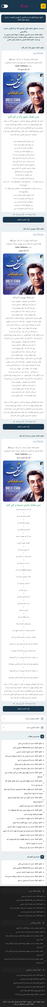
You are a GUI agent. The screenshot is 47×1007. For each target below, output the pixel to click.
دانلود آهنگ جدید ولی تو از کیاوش (30, 806)
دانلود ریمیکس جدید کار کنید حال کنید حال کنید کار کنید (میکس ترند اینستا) (23, 961)
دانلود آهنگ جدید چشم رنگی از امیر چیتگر (28, 764)
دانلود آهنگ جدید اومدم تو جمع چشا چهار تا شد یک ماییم (22, 831)
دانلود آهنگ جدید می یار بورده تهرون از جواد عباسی (25, 827)
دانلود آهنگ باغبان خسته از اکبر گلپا (31, 436)
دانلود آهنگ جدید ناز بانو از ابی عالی (30, 743)
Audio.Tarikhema (21, 66)
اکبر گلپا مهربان (23, 250)
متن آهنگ (12, 59)
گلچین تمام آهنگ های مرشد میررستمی (31, 979)
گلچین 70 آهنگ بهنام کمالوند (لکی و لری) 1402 (29, 994)
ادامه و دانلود (21, 219)
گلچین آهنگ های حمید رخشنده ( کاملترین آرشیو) (28, 983)
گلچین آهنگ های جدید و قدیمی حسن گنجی (30, 987)
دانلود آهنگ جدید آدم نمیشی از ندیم (30, 760)
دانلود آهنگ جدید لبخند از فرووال (31, 835)
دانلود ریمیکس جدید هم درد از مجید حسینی (29, 932)
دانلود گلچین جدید (33, 727)
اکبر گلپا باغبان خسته (23, 458)
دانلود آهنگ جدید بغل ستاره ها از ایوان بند (27, 768)
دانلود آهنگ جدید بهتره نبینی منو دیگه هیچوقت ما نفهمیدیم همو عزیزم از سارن (25, 812)
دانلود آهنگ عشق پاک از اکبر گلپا (33, 47)
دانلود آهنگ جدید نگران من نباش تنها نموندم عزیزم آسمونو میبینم (25, 799)
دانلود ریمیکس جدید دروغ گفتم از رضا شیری (27, 822)
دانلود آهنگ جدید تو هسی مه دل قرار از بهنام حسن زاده (23, 756)
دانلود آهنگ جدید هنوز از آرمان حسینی (29, 752)
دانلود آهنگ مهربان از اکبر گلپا (33, 229)
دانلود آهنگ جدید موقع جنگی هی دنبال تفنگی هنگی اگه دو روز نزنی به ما (23, 783)
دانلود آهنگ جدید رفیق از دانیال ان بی (29, 818)
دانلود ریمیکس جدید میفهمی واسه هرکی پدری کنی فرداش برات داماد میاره (24, 938)
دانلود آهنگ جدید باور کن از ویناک (30, 847)
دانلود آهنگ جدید (38, 53)
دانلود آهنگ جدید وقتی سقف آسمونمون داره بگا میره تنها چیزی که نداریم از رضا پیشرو (23, 791)
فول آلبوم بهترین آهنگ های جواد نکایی (31, 990)
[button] (43, 6)
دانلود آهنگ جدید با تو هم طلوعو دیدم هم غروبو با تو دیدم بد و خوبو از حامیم (24, 841)
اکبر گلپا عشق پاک (23, 69)
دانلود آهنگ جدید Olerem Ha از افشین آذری (27, 748)
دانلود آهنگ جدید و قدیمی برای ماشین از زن (29, 975)
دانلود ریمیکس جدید (32, 718)
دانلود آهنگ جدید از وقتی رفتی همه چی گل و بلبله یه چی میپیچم (23, 774)
